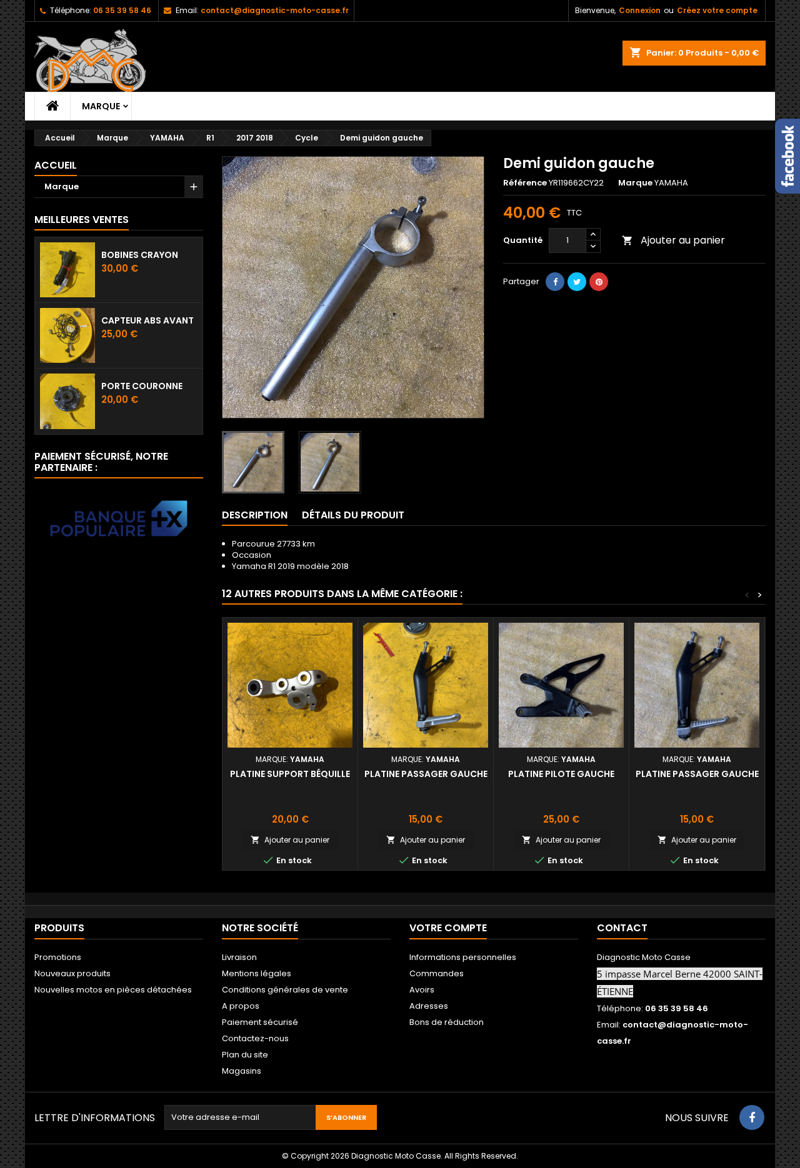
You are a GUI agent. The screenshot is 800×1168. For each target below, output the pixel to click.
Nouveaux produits (72, 973)
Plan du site (245, 1055)
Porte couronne (141, 386)
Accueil (55, 165)
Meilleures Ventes (81, 219)
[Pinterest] (598, 281)
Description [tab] (255, 515)
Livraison (239, 957)
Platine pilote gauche (561, 774)
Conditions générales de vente (285, 990)
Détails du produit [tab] (353, 515)
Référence (525, 183)
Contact (622, 928)
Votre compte (448, 928)
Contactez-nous (255, 1038)
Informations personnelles (462, 957)
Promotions (57, 957)
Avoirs (421, 990)
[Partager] (555, 281)
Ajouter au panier (673, 240)
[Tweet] (577, 281)
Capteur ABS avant (147, 320)
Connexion (640, 10)
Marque (101, 106)
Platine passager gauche (426, 774)
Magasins (241, 1071)
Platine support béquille (290, 774)
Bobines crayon (139, 255)
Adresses (428, 1006)
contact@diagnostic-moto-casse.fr (275, 10)
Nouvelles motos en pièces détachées (113, 990)
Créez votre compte (717, 10)
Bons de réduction (446, 1022)
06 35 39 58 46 (122, 10)
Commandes (436, 973)
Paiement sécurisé (260, 1022)
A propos (240, 1006)
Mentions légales (256, 973)
